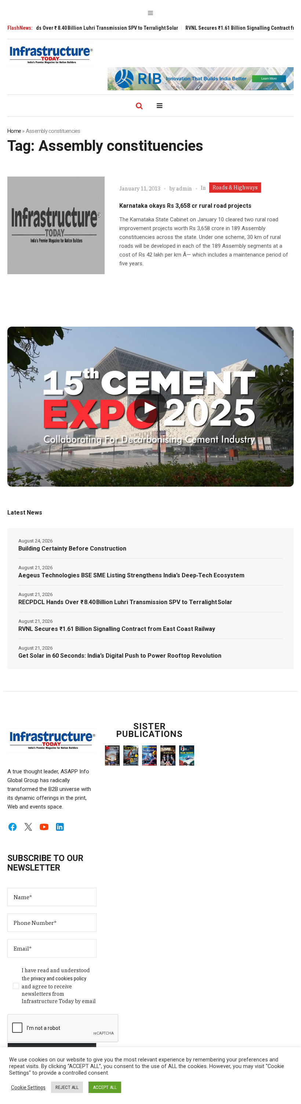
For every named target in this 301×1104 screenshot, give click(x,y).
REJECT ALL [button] (67, 1087)
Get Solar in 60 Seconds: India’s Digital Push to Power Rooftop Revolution (119, 655)
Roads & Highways (235, 187)
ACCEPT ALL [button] (105, 1087)
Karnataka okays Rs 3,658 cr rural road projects (185, 205)
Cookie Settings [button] (28, 1087)
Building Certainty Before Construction (72, 548)
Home (14, 131)
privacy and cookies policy (58, 978)
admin (184, 188)
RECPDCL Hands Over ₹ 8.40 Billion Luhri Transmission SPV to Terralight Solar (125, 602)
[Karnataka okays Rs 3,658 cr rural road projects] (56, 225)
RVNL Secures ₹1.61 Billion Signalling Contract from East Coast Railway (116, 628)
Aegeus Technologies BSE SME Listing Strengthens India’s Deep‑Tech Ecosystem (131, 575)
